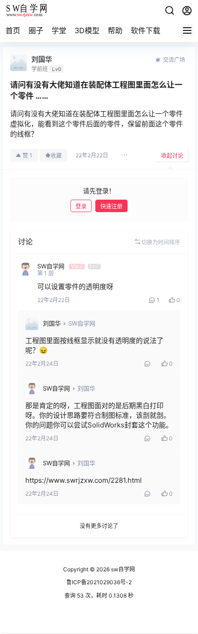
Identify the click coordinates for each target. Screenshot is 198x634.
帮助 (115, 30)
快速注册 (111, 206)
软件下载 (145, 30)
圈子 (36, 30)
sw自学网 (122, 569)
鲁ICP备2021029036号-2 (99, 582)
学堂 (59, 30)
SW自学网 (81, 323)
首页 (13, 30)
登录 (81, 206)
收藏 (56, 155)
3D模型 (87, 30)
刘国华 (52, 323)
